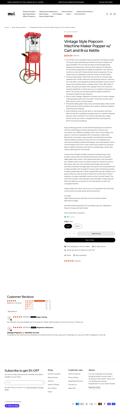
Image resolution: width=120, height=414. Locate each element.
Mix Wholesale (15, 402)
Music (50, 392)
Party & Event (53, 377)
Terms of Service (31, 387)
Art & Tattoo (52, 388)
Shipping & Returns (75, 381)
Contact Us (72, 384)
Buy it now (90, 240)
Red (68, 226)
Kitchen (51, 381)
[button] (69, 261)
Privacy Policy (73, 377)
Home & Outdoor (54, 374)
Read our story (94, 387)
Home (7, 27)
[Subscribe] (43, 383)
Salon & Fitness (53, 384)
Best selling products (19, 27)
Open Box (72, 388)
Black (77, 226)
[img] (17, 317)
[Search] (107, 14)
